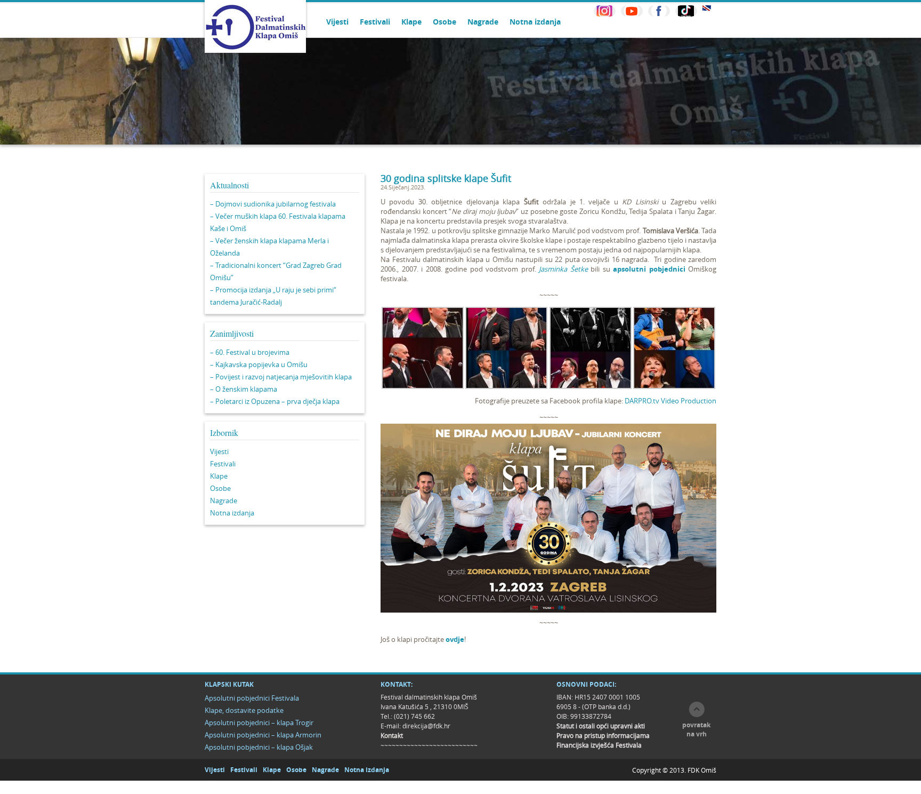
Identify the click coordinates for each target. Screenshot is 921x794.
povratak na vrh (696, 729)
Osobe (444, 22)
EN (706, 8)
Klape (411, 22)
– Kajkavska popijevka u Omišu (259, 364)
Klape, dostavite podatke (244, 710)
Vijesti (337, 22)
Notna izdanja (535, 22)
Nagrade (482, 22)
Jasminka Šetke (563, 269)
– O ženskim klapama (243, 389)
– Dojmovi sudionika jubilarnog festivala (273, 204)
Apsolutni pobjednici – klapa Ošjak (259, 747)
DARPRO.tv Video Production (670, 401)
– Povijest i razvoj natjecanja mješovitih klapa (281, 377)
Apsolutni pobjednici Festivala (252, 698)
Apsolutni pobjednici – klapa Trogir (259, 722)
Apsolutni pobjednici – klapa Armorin (263, 735)
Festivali (375, 22)
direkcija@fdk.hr (426, 725)
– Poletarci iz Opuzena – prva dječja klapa (275, 401)
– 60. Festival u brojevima (249, 352)
